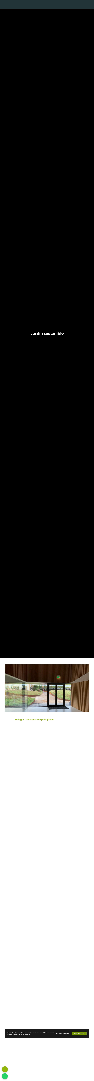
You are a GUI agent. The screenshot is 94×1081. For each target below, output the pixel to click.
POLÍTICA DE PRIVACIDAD (62, 1033)
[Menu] (91, 4)
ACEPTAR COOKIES (79, 1033)
